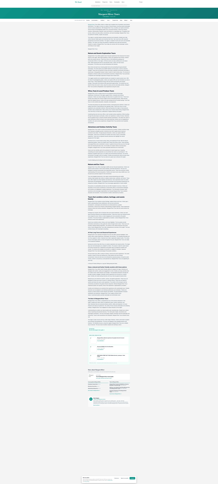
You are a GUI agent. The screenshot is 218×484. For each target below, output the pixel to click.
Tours (108, 20)
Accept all (132, 478)
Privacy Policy (86, 481)
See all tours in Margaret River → (115, 393)
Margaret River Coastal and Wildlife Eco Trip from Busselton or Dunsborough (119, 385)
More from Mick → (96, 405)
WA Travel (78, 2)
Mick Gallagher (106, 16)
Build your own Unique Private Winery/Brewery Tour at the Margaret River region (120, 388)
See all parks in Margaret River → (94, 390)
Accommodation (95, 20)
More (131, 20)
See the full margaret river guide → (97, 330)
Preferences (116, 478)
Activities (103, 20)
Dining (121, 20)
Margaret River (91, 24)
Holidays (126, 20)
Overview (88, 20)
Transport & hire (115, 20)
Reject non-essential (124, 478)
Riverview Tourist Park (93, 386)
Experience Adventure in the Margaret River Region (118, 391)
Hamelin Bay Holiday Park (94, 388)
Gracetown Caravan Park (94, 384)
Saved (140, 2)
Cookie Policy (110, 480)
